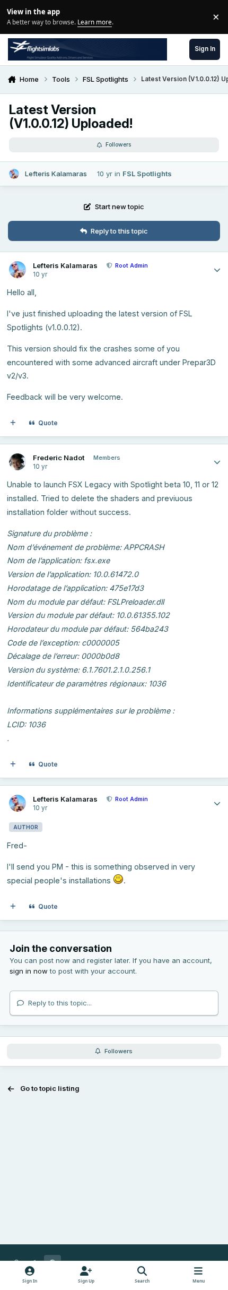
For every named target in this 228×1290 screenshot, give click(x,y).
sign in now (29, 971)
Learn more (18, 16)
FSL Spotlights (147, 173)
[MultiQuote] (13, 423)
